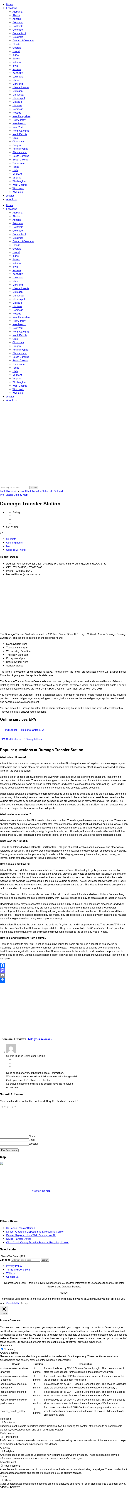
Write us (10, 1273)
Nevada (16, 112)
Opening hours (14, 542)
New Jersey (19, 120)
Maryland (17, 83)
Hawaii (16, 51)
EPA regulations (33, 739)
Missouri (17, 102)
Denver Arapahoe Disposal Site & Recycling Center (35, 1231)
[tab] (67, 539)
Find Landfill (10, 730)
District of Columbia (23, 40)
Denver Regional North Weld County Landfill (31, 1235)
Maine (15, 80)
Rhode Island (19, 152)
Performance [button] (7, 1433)
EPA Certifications (10, 739)
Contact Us (12, 1277)
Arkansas (17, 22)
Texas (15, 166)
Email (32, 1140)
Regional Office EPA (32, 730)
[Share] (64, 980)
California (17, 26)
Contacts (11, 539)
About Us (11, 199)
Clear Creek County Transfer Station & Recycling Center (37, 1242)
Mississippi (18, 98)
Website (33, 1143)
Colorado (17, 29)
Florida (16, 44)
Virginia (16, 177)
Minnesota (18, 94)
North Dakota (19, 134)
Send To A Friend (16, 549)
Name (32, 1136)
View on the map (41, 1191)
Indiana (16, 62)
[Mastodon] (64, 970)
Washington (19, 181)
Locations (11, 8)
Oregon (16, 145)
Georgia (16, 47)
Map (8, 546)
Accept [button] (25, 1303)
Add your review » (40, 1039)
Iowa (15, 65)
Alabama (17, 11)
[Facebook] (64, 965)
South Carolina (20, 156)
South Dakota (20, 159)
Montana (17, 105)
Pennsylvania (20, 148)
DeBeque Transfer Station (20, 1228)
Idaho (15, 55)
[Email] (64, 975)
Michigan (17, 91)
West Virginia (19, 184)
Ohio (15, 138)
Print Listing (6, 494)
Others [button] (3, 1476)
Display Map (21, 494)
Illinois (16, 58)
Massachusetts (20, 87)
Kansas (16, 69)
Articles (10, 195)
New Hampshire (21, 116)
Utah (15, 170)
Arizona (16, 19)
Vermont (17, 174)
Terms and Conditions (18, 1269)
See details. (13, 1303)
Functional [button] (6, 1418)
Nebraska (17, 109)
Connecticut (19, 33)
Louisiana (17, 76)
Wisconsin (18, 188)
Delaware (17, 37)
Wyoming (17, 192)
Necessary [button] (6, 1345)
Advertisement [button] (8, 1462)
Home (9, 4)
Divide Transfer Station (19, 1239)
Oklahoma (18, 141)
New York (17, 127)
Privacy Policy (14, 1266)
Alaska (16, 15)
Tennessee (18, 163)
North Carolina (20, 130)
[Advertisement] (64, 604)
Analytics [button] (5, 1447)
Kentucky (17, 73)
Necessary (10, 1349)
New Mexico (19, 123)
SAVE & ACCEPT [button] (10, 1487)
